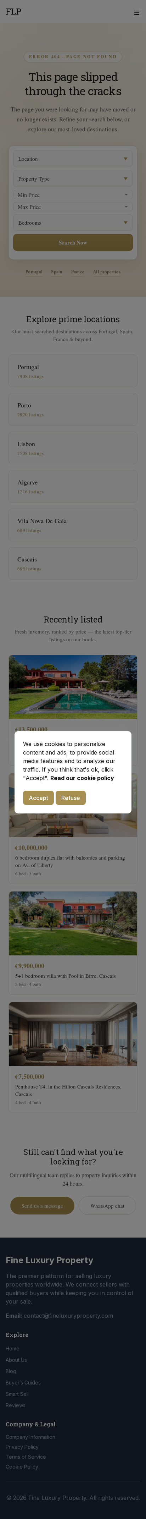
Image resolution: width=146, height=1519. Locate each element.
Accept (38, 797)
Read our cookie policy (82, 778)
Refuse (70, 797)
